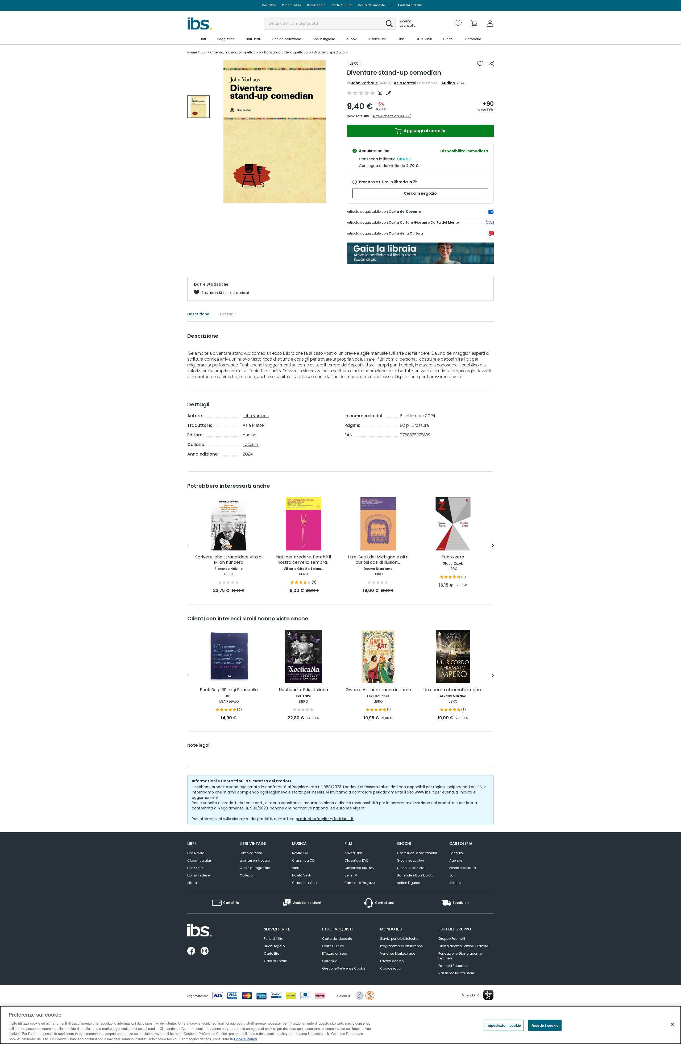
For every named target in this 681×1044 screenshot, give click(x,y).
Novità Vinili (301, 875)
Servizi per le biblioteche (399, 938)
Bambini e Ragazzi (359, 882)
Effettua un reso (334, 953)
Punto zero (453, 557)
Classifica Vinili (304, 882)
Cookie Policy (245, 1038)
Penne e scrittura (462, 868)
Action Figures (408, 882)
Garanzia (330, 961)
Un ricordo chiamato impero (453, 690)
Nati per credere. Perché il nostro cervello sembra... (303, 559)
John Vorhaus (364, 83)
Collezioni (247, 875)
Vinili (296, 868)
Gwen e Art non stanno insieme (378, 690)
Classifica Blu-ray (359, 868)
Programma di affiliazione (401, 946)
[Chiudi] (672, 1024)
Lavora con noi (392, 961)
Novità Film (353, 853)
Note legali (198, 745)
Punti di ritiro (291, 5)
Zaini (453, 875)
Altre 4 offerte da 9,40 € (391, 116)
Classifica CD (303, 860)
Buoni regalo (316, 5)
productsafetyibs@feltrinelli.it (325, 818)
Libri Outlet (195, 868)
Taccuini (251, 444)
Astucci (455, 882)
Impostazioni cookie (504, 1025)
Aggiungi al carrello (424, 130)
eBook (192, 882)
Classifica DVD (356, 860)
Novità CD (300, 853)
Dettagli (227, 314)
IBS (366, 116)
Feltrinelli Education (454, 965)
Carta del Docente (405, 211)
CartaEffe (269, 5)
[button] (389, 23)
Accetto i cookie (544, 1025)
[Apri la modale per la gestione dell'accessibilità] (488, 994)
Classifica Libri (199, 860)
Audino (448, 83)
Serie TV (350, 875)
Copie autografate (255, 868)
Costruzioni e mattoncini (417, 853)
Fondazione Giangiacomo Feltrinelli (460, 956)
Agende (455, 860)
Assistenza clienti (409, 5)
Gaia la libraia (275, 961)
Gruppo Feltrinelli (451, 938)
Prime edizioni (251, 853)
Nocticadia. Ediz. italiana (303, 690)
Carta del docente (371, 5)
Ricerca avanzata (408, 23)
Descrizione (198, 314)
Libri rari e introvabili (255, 860)
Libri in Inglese (198, 875)
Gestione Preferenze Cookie (343, 968)
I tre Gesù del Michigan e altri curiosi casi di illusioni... (378, 559)
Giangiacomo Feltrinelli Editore (463, 946)
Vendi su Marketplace (397, 953)
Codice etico (390, 968)
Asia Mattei (405, 83)
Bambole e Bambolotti (415, 875)
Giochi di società (411, 868)
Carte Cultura (341, 5)
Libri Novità (196, 853)
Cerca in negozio (420, 193)
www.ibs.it (424, 792)
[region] (340, 1025)
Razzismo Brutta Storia (456, 973)
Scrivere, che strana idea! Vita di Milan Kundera (228, 559)
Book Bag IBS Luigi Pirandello (229, 690)
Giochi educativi (410, 860)
